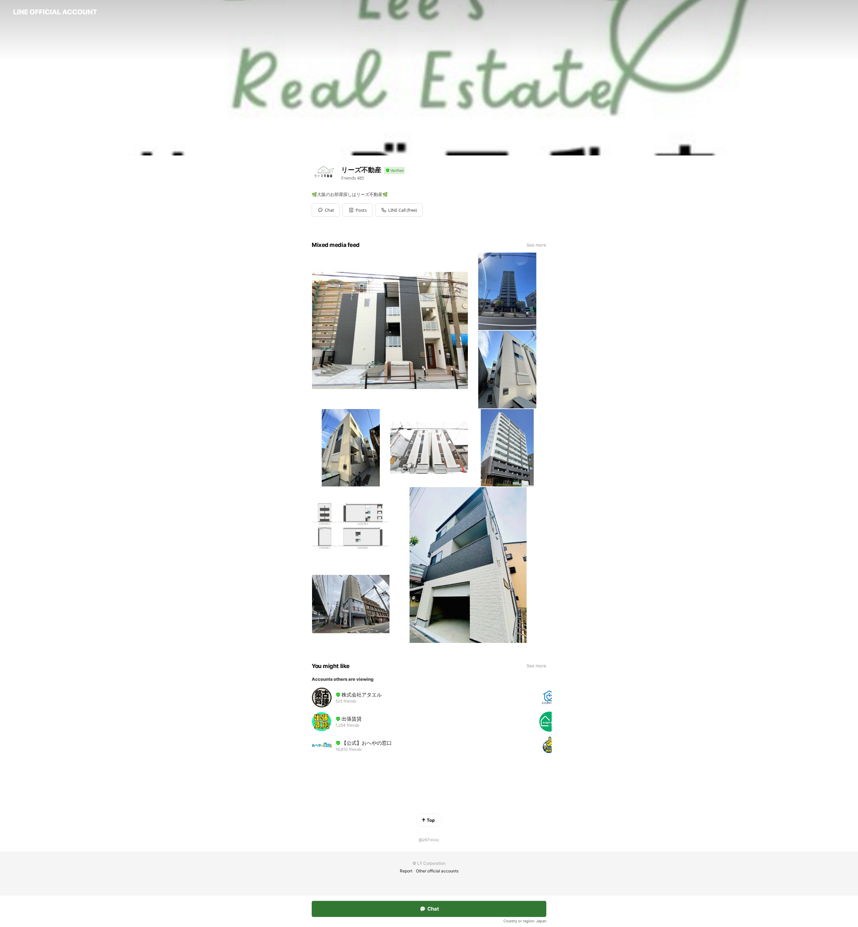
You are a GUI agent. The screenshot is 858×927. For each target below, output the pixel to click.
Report (406, 870)
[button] (357, 210)
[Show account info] (394, 171)
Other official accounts (437, 870)
